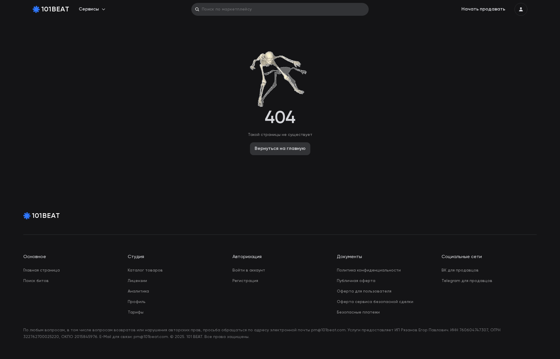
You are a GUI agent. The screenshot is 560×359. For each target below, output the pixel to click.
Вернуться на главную (280, 148)
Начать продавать (483, 9)
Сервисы (89, 9)
